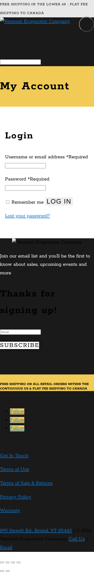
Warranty (10, 511)
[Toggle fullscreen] (13, 562)
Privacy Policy (15, 497)
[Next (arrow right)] (8, 571)
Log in (59, 201)
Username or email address (46, 157)
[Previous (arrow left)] (2, 571)
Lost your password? (27, 216)
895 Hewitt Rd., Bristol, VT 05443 (36, 531)
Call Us (77, 539)
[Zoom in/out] (19, 562)
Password (27, 179)
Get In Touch (14, 456)
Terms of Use (14, 469)
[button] (86, 24)
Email (6, 548)
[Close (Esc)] (2, 562)
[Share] (8, 562)
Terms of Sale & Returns (26, 483)
